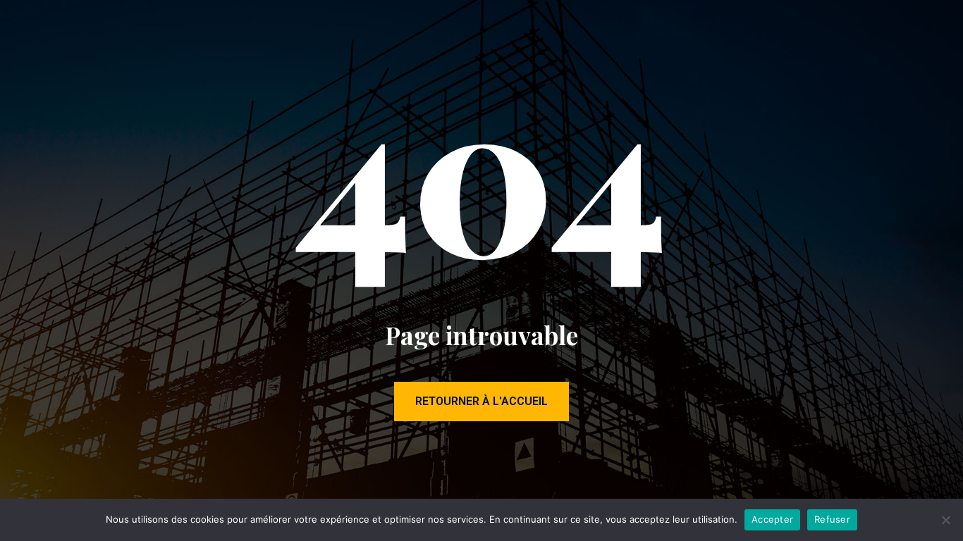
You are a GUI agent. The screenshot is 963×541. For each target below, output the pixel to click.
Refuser (832, 519)
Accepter (772, 519)
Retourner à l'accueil (481, 401)
